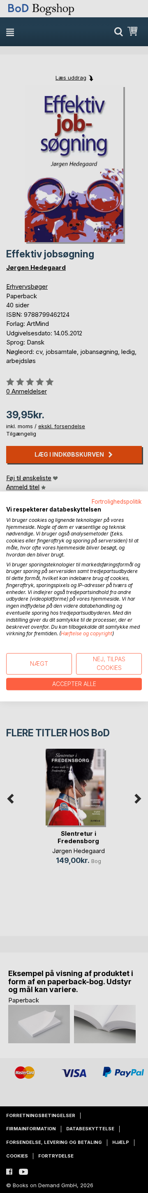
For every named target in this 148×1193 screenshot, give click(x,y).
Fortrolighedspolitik (117, 501)
